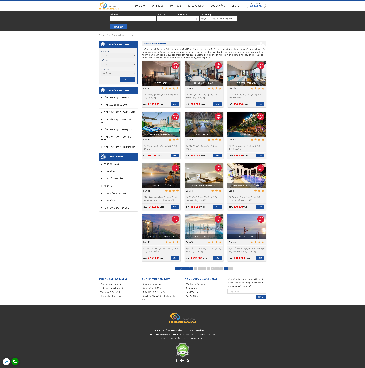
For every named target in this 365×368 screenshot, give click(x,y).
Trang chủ (139, 5)
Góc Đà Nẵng (218, 5)
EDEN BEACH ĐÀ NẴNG (203, 83)
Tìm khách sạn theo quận (117, 129)
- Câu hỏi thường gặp (195, 284)
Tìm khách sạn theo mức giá (119, 147)
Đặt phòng (157, 5)
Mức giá (104, 60)
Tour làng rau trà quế (116, 207)
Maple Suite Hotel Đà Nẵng (203, 185)
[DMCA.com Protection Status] (182, 350)
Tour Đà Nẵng (111, 164)
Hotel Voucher (195, 5)
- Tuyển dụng (191, 288)
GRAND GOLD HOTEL (203, 237)
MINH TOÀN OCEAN (204, 134)
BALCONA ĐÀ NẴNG (247, 237)
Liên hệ (235, 5)
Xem (174, 104)
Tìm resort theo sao (115, 104)
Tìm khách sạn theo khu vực (119, 112)
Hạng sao (105, 69)
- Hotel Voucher (192, 292)
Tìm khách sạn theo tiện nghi (116, 138)
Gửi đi (260, 297)
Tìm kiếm (118, 26)
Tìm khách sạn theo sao (123, 35)
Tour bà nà (109, 171)
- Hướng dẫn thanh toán (110, 296)
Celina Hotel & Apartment (161, 134)
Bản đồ (146, 88)
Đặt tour (175, 5)
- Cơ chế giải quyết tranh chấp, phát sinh (159, 297)
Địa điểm (105, 51)
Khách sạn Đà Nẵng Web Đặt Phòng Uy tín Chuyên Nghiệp (109, 6)
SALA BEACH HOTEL (247, 134)
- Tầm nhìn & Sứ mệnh (110, 292)
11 (230, 269)
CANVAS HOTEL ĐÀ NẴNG (161, 185)
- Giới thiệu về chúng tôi (110, 284)
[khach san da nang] (6, 361)
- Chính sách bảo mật (152, 284)
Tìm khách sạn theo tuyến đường (117, 121)
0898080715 (256, 5)
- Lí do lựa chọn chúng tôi (111, 288)
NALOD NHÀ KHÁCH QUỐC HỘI (161, 237)
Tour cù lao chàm (113, 178)
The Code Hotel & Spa (246, 83)
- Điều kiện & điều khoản (153, 292)
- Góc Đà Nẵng (191, 296)
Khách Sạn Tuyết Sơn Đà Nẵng (246, 185)
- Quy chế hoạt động (151, 288)
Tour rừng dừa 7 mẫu (115, 193)
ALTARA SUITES (161, 83)
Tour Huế (108, 186)
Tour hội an (110, 200)
